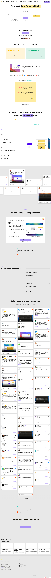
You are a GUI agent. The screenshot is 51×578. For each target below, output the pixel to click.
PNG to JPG (34, 574)
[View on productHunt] (15, 356)
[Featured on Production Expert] (22, 75)
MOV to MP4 (18, 574)
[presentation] (15, 19)
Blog (19, 563)
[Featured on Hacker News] (29, 75)
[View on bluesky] (7, 178)
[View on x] (48, 342)
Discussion (12, 1)
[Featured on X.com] (33, 75)
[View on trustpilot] (14, 187)
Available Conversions (23, 1)
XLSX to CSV (43, 574)
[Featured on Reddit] (19, 75)
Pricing (17, 1)
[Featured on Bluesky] (24, 75)
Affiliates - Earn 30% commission (22, 565)
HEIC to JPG (34, 575)
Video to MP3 (26, 574)
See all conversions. (18, 226)
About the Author (20, 566)
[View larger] (19, 65)
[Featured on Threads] (14, 75)
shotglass (2, 567)
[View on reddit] (24, 177)
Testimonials (30, 1)
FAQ (38, 1)
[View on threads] (41, 170)
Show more (12, 182)
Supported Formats (21, 564)
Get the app (47, 1)
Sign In (35, 1)
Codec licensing (33, 563)
